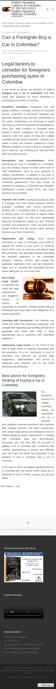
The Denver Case (11, 641)
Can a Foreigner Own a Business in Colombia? (23, 645)
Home (4, 23)
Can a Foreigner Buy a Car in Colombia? (21, 652)
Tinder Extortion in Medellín (15, 637)
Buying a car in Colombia (36, 23)
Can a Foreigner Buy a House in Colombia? (22, 648)
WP (18, 677)
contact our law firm (43, 474)
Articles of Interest (16, 23)
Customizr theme (42, 677)
